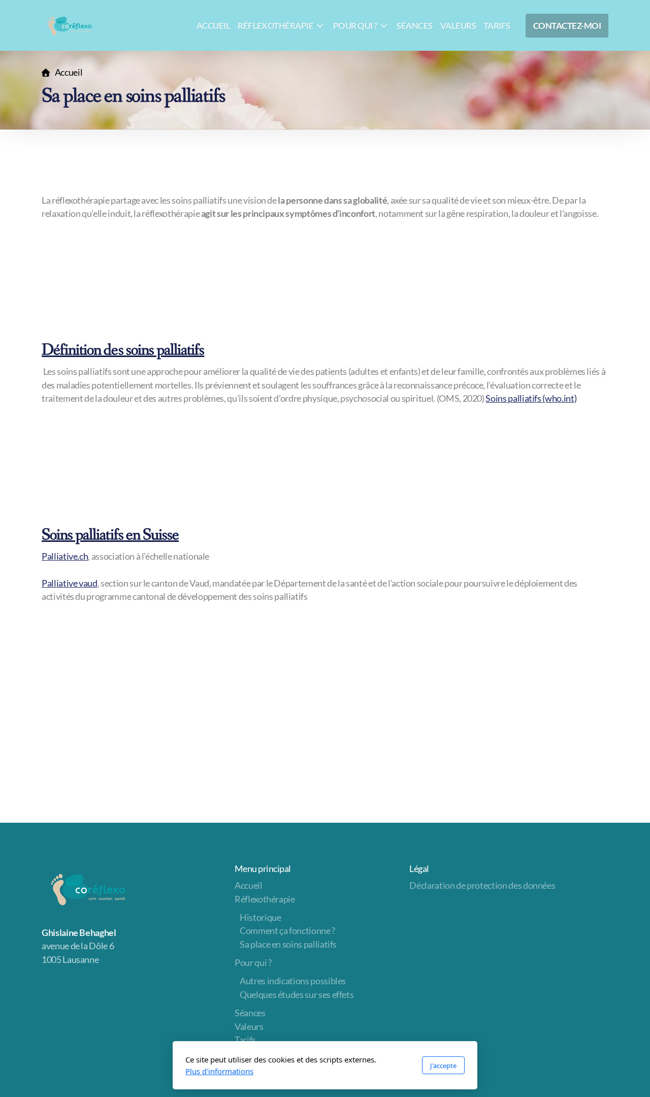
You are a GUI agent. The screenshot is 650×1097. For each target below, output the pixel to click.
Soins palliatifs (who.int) (530, 398)
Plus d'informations (219, 1071)
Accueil (68, 72)
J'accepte (443, 1065)
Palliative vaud (70, 583)
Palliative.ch (65, 556)
